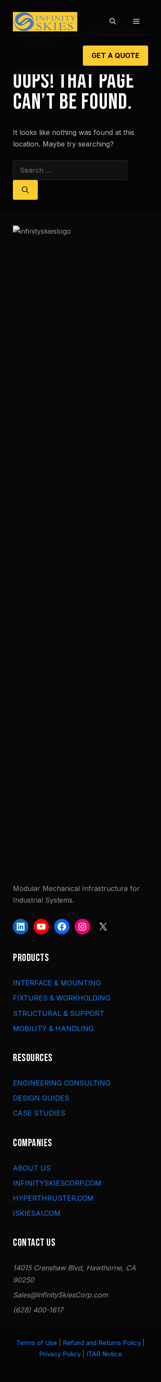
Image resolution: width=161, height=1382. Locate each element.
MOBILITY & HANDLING (53, 1028)
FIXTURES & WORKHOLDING (61, 998)
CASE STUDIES (39, 1113)
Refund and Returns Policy (102, 1343)
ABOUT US (32, 1168)
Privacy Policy (60, 1354)
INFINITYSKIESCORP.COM (57, 1183)
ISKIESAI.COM (37, 1213)
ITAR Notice (104, 1354)
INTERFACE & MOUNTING (57, 983)
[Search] (25, 190)
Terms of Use (36, 1343)
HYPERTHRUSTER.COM (53, 1198)
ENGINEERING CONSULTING (61, 1083)
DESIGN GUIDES (41, 1098)
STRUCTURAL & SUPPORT (58, 1013)
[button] (113, 21)
